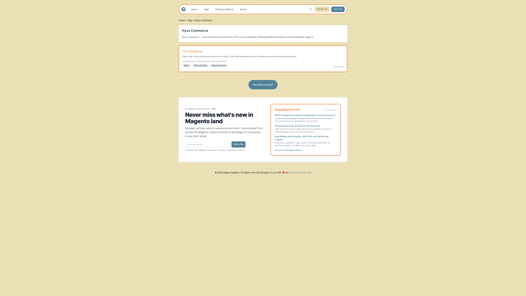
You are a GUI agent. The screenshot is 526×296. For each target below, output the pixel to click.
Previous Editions (224, 9)
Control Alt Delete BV (300, 172)
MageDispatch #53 (287, 109)
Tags (206, 9)
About (243, 9)
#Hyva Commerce (219, 65)
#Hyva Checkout (200, 65)
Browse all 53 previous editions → (289, 150)
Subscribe (337, 9)
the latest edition (330, 110)
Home (194, 9)
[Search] (310, 9)
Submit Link (322, 9)
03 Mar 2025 (339, 67)
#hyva (186, 65)
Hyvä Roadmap (192, 51)
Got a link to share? (263, 84)
